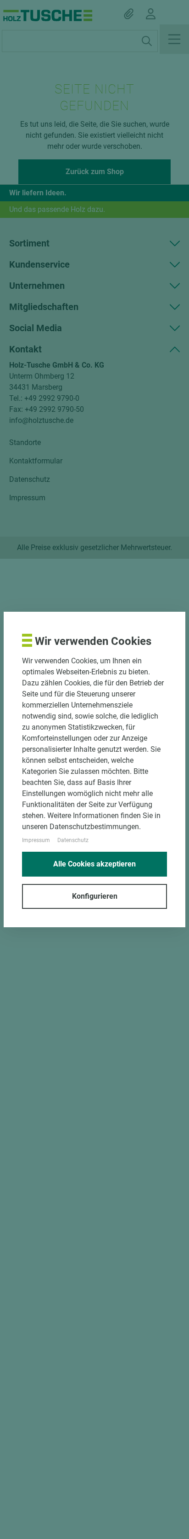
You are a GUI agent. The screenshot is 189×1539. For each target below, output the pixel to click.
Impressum (36, 840)
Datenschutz (73, 840)
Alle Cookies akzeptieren (94, 864)
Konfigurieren (94, 896)
